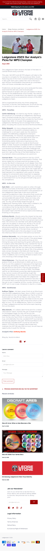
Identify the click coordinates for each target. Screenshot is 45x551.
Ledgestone (5, 537)
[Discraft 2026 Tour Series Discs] (22, 441)
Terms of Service (12, 522)
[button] (35, 19)
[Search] (30, 19)
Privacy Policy (11, 518)
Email (3, 361)
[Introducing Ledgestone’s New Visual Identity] (22, 468)
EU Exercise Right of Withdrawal (17, 528)
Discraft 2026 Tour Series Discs (12, 454)
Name (4, 352)
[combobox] (15, 19)
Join (34, 502)
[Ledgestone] (22, 13)
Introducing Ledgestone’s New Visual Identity (17, 477)
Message (4, 369)
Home (4, 29)
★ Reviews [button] (43, 277)
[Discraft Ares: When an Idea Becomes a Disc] (22, 409)
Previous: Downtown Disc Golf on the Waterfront (21, 389)
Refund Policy (11, 525)
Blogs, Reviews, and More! (16, 29)
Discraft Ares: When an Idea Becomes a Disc (16, 423)
